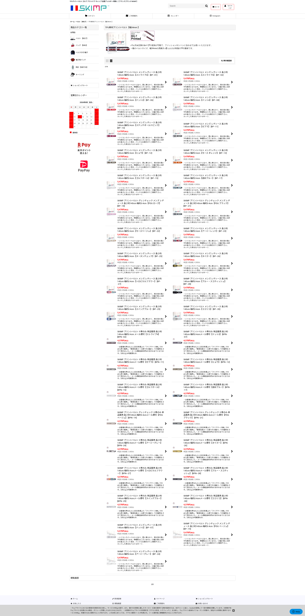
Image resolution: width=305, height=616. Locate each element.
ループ (147, 45)
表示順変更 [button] (227, 61)
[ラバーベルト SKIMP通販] (142, 36)
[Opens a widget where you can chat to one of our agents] (296, 612)
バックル (134, 45)
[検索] (206, 6)
